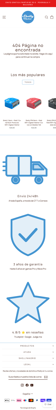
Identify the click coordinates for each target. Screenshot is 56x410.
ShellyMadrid (27, 358)
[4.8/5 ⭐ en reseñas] (28, 303)
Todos (28, 82)
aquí (50, 53)
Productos (27, 346)
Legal (27, 364)
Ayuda (27, 352)
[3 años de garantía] (28, 234)
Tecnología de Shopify (28, 408)
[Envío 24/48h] (28, 166)
